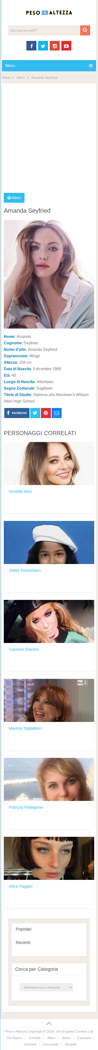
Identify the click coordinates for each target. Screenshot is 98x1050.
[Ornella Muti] (49, 463)
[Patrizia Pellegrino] (49, 779)
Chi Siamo (14, 1038)
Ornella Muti (20, 491)
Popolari (23, 929)
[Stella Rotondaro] (49, 542)
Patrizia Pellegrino (26, 807)
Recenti (23, 942)
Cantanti (30, 1044)
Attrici (20, 77)
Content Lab (84, 1031)
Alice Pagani (21, 886)
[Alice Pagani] (49, 858)
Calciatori (84, 1038)
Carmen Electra (24, 649)
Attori (51, 1038)
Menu (10, 66)
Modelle (71, 1044)
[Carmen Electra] (49, 621)
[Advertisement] (49, 141)
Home (6, 77)
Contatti (34, 1038)
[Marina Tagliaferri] (49, 700)
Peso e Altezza (16, 1031)
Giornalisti (50, 1044)
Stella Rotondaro (25, 570)
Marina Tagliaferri (25, 728)
